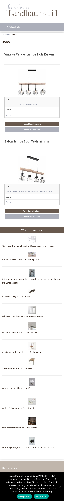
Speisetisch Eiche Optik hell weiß (17, 368)
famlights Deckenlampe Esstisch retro (19, 427)
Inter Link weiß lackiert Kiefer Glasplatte (20, 259)
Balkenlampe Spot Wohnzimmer (27, 141)
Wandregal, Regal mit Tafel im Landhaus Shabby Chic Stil (28, 447)
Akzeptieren (24, 496)
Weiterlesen (41, 496)
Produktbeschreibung (32, 124)
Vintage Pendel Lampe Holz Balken (29, 54)
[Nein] (60, 486)
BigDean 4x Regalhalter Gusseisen (17, 296)
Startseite (6, 34)
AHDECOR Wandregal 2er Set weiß (18, 408)
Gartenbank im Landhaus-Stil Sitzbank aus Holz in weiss (28, 246)
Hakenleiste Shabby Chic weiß (16, 388)
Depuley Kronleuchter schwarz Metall (19, 332)
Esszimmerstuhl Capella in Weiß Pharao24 (21, 352)
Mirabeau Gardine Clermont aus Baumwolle (22, 316)
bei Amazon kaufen (32, 129)
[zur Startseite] (32, 10)
